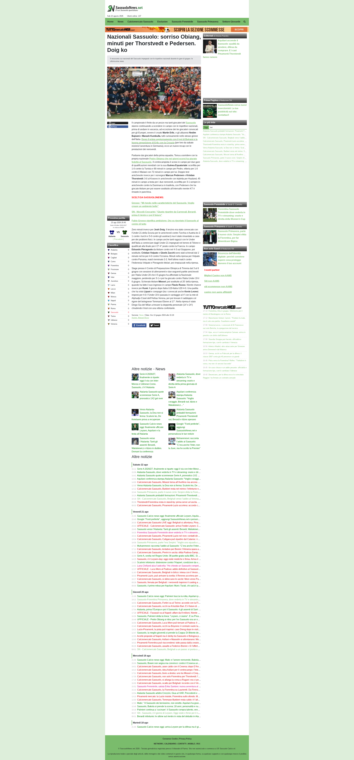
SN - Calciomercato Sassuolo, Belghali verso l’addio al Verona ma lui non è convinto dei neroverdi (185, 499)
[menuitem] (244, 22)
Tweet (156, 325)
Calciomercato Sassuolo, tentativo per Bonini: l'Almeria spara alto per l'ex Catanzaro (178, 549)
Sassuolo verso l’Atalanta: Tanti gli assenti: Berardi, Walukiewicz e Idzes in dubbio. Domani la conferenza (147, 445)
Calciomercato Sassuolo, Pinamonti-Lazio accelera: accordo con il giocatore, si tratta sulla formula (185, 505)
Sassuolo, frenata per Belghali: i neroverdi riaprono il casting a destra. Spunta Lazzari (179, 582)
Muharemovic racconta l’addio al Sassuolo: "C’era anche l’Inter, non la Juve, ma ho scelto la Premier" (186, 546)
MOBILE (191, 744)
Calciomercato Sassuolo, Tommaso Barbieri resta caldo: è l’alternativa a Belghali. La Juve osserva (185, 700)
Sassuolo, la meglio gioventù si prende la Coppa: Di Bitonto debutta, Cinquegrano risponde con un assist (188, 633)
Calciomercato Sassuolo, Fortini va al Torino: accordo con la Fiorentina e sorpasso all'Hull (181, 603)
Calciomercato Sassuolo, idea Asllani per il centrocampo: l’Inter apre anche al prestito (179, 670)
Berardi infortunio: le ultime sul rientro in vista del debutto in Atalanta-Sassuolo (175, 716)
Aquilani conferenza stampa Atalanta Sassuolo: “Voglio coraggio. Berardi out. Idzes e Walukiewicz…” (182, 398)
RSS (198, 744)
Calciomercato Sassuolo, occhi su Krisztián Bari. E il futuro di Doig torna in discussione (179, 606)
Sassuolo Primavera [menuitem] (207, 21)
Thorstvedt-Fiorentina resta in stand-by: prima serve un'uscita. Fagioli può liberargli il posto (181, 502)
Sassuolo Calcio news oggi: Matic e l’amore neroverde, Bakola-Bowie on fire (174, 660)
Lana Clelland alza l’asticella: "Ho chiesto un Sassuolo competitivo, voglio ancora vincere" (181, 566)
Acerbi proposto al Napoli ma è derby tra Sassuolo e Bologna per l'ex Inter (173, 636)
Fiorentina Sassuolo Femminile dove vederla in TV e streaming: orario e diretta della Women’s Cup (185, 532)
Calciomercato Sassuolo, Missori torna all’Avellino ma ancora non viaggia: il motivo (178, 482)
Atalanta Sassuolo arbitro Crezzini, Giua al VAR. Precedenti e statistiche (172, 693)
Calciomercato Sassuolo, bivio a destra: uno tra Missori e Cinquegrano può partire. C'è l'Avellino (184, 673)
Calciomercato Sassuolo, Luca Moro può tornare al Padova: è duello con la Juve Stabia (180, 623)
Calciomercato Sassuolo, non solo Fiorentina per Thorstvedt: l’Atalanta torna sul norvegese (181, 676)
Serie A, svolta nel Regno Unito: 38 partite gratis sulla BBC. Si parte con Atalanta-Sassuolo (181, 556)
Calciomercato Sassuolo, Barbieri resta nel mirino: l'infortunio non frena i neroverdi (177, 489)
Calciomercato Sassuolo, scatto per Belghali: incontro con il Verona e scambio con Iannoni (181, 683)
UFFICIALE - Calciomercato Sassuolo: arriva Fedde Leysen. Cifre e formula (174, 526)
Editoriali (208, 36)
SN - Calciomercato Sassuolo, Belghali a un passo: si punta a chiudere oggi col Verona (179, 649)
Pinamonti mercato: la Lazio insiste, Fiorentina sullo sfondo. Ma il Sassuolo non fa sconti (180, 696)
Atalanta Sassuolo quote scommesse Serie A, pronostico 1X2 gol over (152, 395)
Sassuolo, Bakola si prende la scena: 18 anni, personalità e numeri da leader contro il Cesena (183, 706)
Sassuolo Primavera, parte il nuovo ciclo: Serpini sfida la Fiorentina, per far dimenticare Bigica (183, 492)
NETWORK (158, 744)
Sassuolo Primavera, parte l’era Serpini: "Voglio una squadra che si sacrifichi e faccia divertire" (183, 542)
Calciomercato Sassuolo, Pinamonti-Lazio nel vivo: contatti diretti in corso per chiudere (179, 536)
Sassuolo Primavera (214, 226)
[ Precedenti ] (118, 239)
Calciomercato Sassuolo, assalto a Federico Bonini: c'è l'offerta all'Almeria (173, 646)
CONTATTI (182, 744)
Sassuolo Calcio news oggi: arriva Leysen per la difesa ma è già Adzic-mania (175, 727)
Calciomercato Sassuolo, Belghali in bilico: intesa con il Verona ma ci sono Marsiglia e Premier (183, 572)
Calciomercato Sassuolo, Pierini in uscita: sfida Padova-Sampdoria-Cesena (174, 552)
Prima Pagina (211, 100)
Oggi (206, 127)
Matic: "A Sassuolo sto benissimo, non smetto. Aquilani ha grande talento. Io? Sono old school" (183, 703)
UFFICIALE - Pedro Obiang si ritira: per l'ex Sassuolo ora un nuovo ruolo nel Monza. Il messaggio (184, 619)
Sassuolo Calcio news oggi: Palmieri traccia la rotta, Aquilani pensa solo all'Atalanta (178, 596)
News (141, 315)
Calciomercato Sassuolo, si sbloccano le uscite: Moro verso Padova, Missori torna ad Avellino (183, 579)
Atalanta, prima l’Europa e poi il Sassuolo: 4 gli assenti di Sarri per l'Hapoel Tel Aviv (178, 609)
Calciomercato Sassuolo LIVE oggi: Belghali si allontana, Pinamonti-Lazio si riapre (177, 522)
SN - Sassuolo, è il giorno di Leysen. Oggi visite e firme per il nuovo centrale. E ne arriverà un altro (185, 713)
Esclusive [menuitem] (162, 21)
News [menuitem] (120, 21)
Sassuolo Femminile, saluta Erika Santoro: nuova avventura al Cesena (171, 686)
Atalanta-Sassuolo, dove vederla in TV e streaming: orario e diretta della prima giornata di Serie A (184, 381)
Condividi (140, 325)
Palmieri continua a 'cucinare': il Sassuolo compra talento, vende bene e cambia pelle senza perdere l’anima (190, 710)
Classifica (113, 245)
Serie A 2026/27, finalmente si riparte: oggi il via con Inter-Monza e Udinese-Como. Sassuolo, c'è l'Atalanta (145, 381)
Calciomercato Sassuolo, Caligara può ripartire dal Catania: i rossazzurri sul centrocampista (182, 539)
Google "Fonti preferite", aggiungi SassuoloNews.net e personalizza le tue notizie (177, 519)
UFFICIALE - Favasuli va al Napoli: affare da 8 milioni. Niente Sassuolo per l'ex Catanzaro (181, 613)
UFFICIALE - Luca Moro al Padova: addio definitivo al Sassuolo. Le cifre (172, 569)
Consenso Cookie (170, 739)
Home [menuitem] (110, 21)
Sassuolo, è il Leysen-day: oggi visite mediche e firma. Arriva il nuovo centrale (175, 559)
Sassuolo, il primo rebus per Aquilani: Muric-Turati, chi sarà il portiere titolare (174, 585)
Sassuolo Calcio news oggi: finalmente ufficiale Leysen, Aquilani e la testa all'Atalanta (179, 516)
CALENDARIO (170, 744)
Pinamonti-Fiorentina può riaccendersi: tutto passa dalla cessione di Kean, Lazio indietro (180, 643)
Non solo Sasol (212, 248)
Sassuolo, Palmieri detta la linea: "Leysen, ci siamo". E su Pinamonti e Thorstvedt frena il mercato (184, 616)
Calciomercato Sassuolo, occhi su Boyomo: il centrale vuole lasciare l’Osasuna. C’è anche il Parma (186, 626)
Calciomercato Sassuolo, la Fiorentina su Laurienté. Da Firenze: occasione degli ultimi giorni (182, 690)
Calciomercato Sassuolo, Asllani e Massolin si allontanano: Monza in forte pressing (177, 639)
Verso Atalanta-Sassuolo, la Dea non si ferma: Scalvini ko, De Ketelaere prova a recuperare (182, 485)
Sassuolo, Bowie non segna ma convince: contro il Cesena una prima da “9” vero (176, 663)
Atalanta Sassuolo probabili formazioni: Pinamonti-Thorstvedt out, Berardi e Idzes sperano (181, 495)
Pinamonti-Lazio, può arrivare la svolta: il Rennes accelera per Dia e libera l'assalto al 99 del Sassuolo (187, 576)
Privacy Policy (185, 739)
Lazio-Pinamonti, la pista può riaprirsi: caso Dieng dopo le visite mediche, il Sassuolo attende (182, 629)
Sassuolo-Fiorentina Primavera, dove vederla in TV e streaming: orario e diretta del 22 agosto (182, 599)
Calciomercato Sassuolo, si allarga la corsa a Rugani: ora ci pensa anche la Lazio (177, 680)
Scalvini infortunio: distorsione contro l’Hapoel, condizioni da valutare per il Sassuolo (178, 562)
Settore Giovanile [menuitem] (231, 21)
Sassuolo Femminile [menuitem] (182, 21)
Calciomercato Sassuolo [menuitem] (140, 21)
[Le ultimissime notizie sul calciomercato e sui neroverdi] (125, 8)
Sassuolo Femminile (214, 204)
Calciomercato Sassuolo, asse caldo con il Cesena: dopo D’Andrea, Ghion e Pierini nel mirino (183, 666)
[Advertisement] (225, 182)
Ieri (211, 127)
